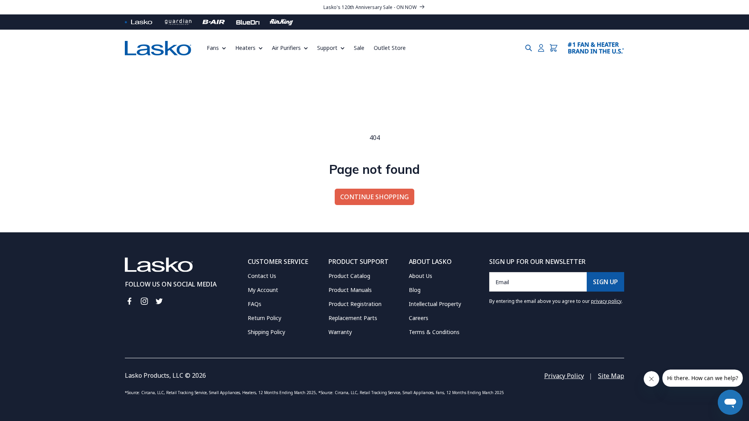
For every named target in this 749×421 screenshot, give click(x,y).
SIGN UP (605, 282)
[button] (219, 48)
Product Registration (355, 304)
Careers (418, 318)
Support (327, 47)
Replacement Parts (352, 318)
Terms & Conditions (434, 332)
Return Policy (264, 318)
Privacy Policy (564, 375)
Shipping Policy (266, 332)
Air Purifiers (286, 47)
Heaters (245, 47)
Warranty (340, 332)
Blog (415, 290)
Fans (213, 47)
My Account (263, 290)
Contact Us (262, 275)
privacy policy (606, 301)
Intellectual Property (435, 304)
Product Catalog (349, 275)
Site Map (611, 375)
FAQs (254, 304)
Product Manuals (350, 290)
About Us (420, 275)
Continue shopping (374, 197)
